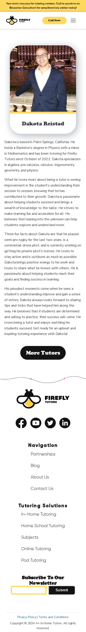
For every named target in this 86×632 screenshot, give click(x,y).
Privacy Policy (53, 432)
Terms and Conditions (53, 617)
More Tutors (43, 353)
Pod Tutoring (33, 560)
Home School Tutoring (43, 526)
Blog (35, 465)
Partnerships (43, 454)
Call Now (54, 20)
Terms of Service (30, 432)
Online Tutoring (36, 549)
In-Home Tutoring (38, 514)
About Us (40, 477)
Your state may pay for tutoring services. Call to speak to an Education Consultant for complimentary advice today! (43, 5)
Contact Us (42, 488)
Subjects (29, 537)
